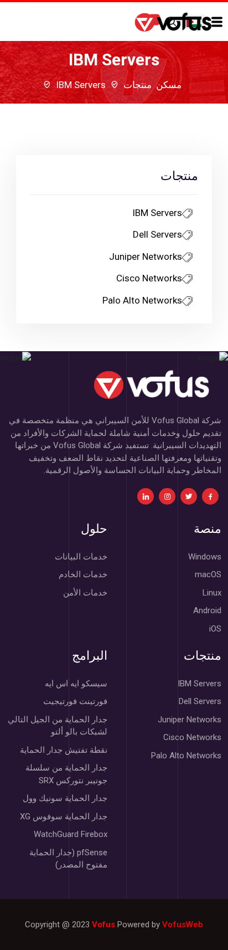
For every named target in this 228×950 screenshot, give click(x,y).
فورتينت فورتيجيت (75, 701)
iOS (215, 629)
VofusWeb (182, 925)
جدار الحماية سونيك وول (65, 798)
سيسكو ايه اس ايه (76, 684)
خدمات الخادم (83, 574)
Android (207, 610)
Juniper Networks (145, 256)
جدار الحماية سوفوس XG (63, 816)
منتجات (137, 84)
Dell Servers (157, 234)
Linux (212, 593)
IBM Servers (157, 212)
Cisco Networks (149, 278)
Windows (204, 557)
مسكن (169, 84)
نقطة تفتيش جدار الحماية (63, 750)
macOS (208, 574)
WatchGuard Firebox (70, 834)
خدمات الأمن (85, 593)
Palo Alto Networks (142, 300)
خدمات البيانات (81, 557)
